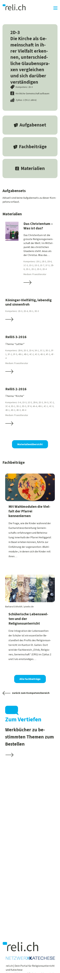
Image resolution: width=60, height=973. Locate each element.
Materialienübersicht (30, 444)
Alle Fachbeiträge (30, 679)
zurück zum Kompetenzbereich (31, 693)
